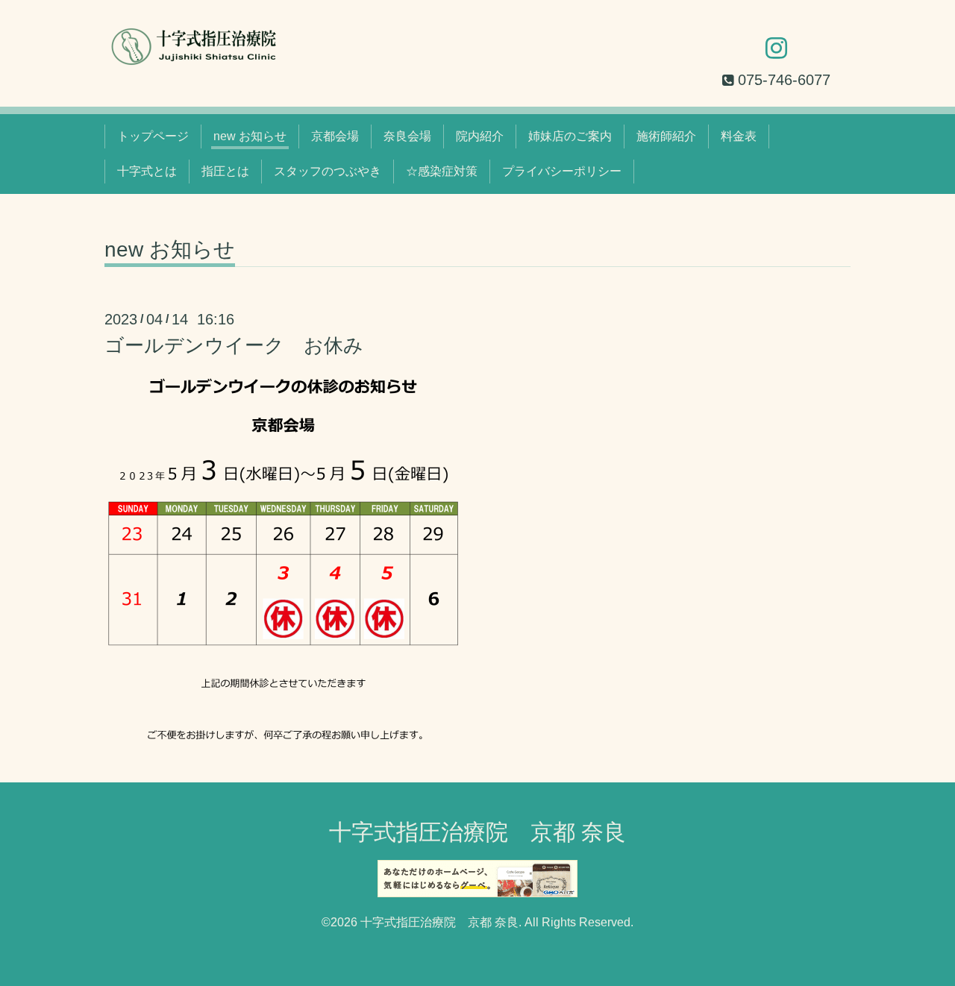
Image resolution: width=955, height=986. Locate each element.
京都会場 (335, 136)
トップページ (153, 136)
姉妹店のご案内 (570, 136)
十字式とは (147, 171)
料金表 (739, 136)
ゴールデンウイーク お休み (233, 345)
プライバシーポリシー (561, 171)
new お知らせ (249, 136)
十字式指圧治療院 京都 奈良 (477, 832)
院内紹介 (480, 136)
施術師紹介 (666, 136)
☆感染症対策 (442, 171)
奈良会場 (407, 136)
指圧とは (225, 171)
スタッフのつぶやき (327, 171)
